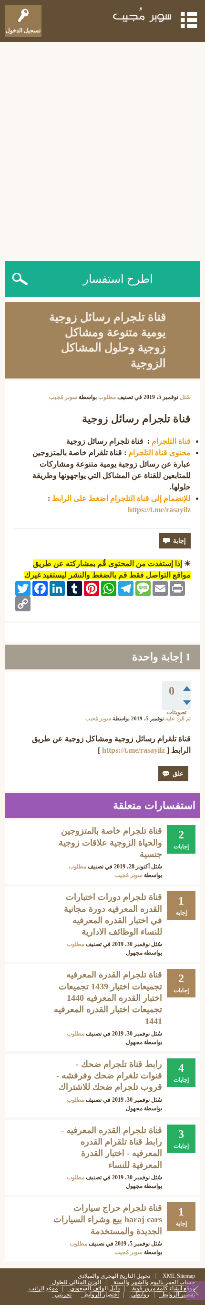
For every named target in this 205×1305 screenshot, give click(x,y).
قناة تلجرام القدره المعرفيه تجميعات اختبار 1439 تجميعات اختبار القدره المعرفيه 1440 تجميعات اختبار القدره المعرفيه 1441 (108, 998)
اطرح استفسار (118, 279)
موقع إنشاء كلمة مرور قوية (163, 1288)
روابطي (140, 1295)
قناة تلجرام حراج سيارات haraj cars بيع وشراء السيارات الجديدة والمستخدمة (107, 1219)
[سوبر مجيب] (143, 16)
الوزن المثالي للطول (76, 1282)
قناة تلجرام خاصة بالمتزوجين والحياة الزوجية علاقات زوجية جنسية (110, 842)
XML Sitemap (179, 1276)
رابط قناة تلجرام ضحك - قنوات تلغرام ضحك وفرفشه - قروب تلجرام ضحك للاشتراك (109, 1075)
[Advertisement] (102, 149)
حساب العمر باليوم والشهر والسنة (154, 1282)
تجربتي (63, 1295)
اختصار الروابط (101, 1295)
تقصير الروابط (178, 1295)
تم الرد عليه (178, 718)
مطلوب (107, 397)
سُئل (185, 397)
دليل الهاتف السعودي (95, 1288)
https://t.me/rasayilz (159, 510)
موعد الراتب (43, 1288)
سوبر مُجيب (128, 875)
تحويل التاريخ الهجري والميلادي (114, 1276)
